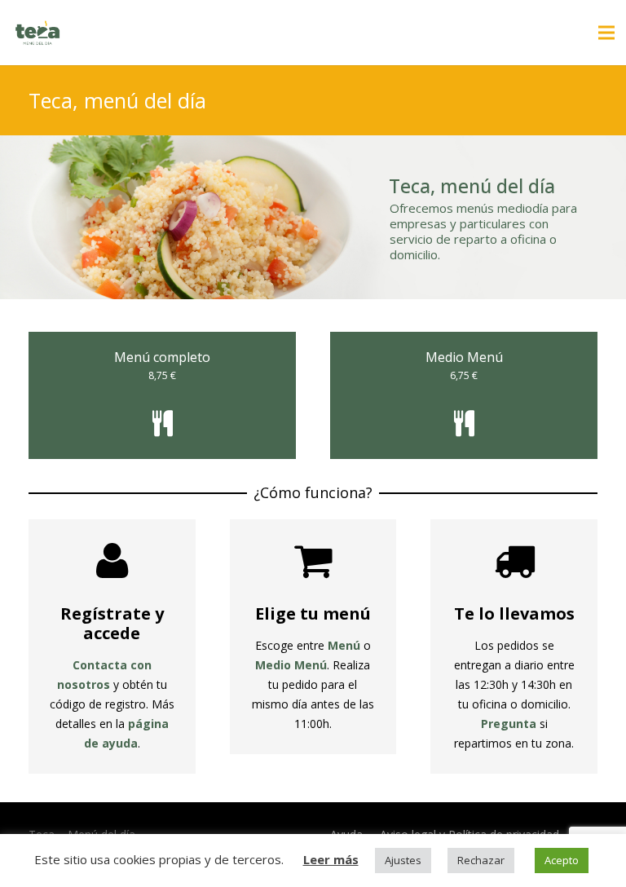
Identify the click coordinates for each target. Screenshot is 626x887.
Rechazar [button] (481, 860)
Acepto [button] (561, 860)
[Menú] (606, 32)
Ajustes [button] (403, 860)
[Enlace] (37, 32)
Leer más (331, 859)
